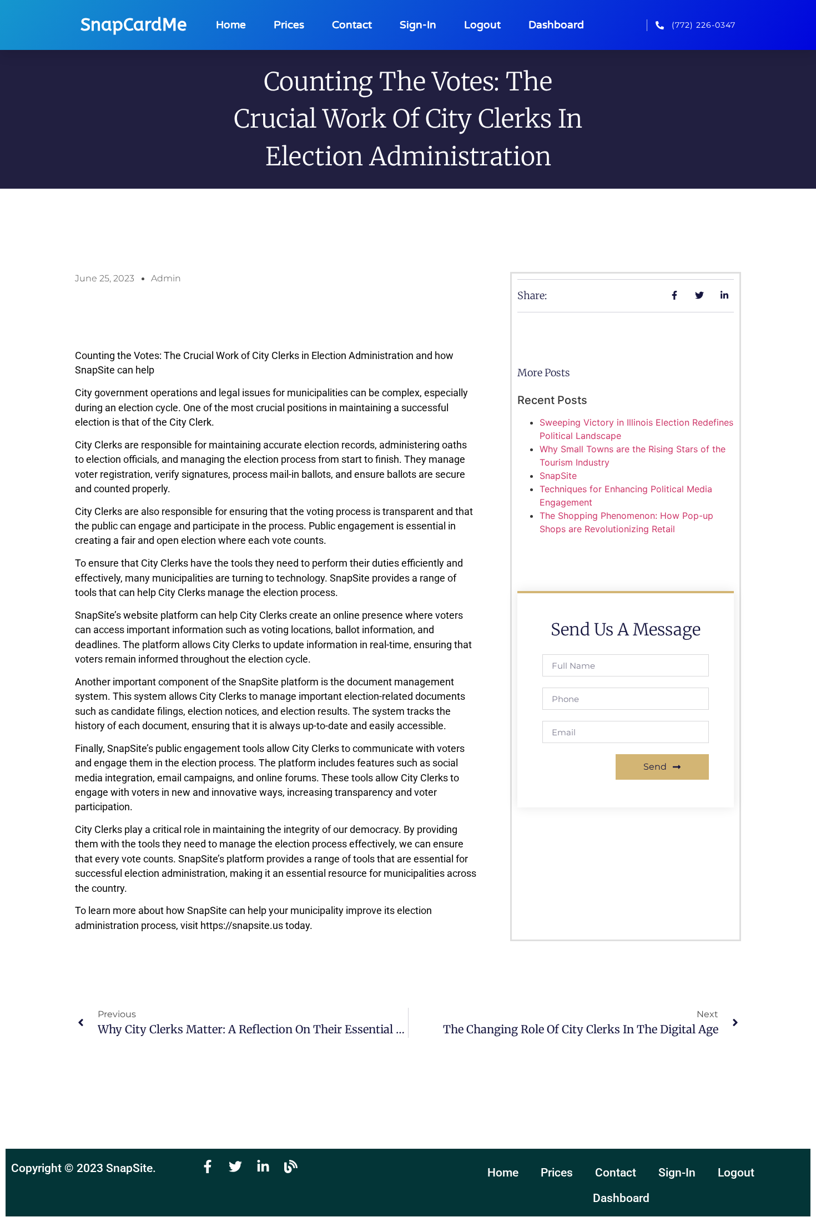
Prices (289, 24)
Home (231, 24)
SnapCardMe (133, 24)
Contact (352, 24)
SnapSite (558, 475)
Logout (482, 24)
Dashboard (556, 24)
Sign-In (418, 24)
